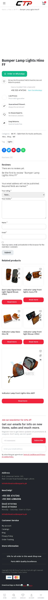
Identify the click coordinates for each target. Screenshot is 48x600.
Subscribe (38, 440)
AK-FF (16, 10)
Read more (12, 301)
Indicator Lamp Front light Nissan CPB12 (32, 332)
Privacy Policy (7, 536)
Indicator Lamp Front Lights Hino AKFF (18, 392)
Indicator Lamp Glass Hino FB (11, 332)
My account (6, 526)
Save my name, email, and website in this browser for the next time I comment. (23, 245)
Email (4, 232)
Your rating (6, 191)
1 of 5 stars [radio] (3, 194)
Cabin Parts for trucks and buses (29, 134)
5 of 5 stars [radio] (37, 194)
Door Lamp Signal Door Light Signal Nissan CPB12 (11, 291)
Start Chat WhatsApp (35, 90)
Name (5, 222)
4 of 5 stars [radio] (26, 194)
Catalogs (5, 529)
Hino (9, 10)
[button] (6, 52)
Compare (19, 273)
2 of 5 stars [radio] (9, 194)
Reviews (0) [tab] (7, 157)
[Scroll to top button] (44, 589)
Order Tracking (8, 539)
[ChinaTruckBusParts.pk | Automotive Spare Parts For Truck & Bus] (24, 3)
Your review (7, 198)
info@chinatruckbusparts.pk (14, 483)
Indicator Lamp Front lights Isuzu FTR (32, 290)
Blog (4, 533)
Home (4, 10)
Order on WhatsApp (16, 74)
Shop (9, 137)
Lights (10, 142)
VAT (14, 137)
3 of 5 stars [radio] (17, 194)
